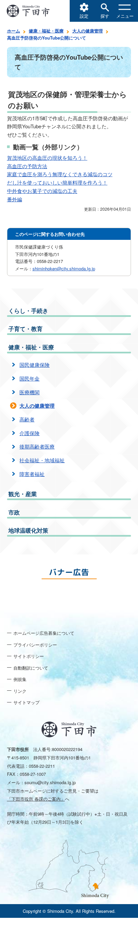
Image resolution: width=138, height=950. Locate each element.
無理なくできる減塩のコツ (82, 175)
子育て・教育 (25, 329)
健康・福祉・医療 (46, 30)
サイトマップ (26, 702)
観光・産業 (22, 494)
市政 (14, 512)
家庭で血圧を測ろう (29, 175)
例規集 (19, 679)
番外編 (14, 200)
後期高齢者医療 (37, 446)
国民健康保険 (34, 364)
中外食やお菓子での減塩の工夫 (42, 191)
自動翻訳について (30, 668)
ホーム (13, 30)
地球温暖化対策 (28, 530)
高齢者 (26, 419)
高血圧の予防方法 (27, 166)
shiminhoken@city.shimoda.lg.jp (63, 268)
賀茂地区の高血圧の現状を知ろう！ (47, 158)
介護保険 (29, 432)
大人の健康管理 (87, 30)
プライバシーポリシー (35, 644)
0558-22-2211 (42, 766)
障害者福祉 (32, 473)
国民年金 (29, 378)
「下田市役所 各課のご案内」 (36, 799)
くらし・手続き (28, 311)
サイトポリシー (28, 656)
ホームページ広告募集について (43, 633)
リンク (19, 691)
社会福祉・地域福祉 (42, 460)
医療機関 (29, 392)
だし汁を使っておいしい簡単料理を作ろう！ (57, 183)
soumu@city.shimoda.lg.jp (50, 782)
